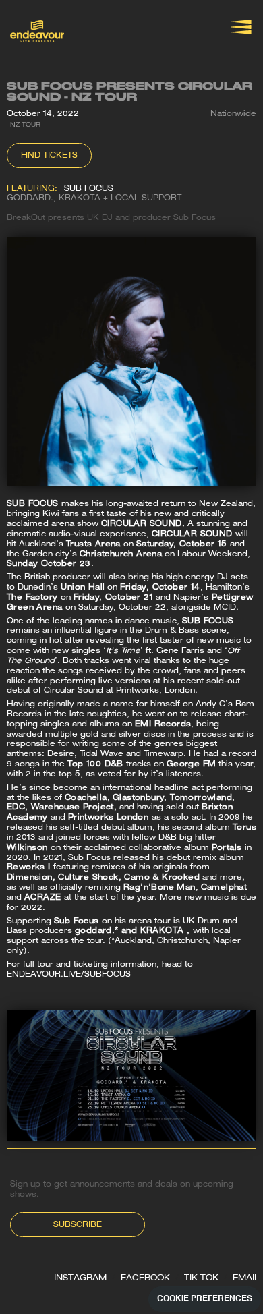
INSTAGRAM (80, 1278)
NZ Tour (25, 125)
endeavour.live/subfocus (70, 975)
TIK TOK (201, 1278)
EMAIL (246, 1278)
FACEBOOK (145, 1278)
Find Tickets (49, 156)
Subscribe (77, 1225)
